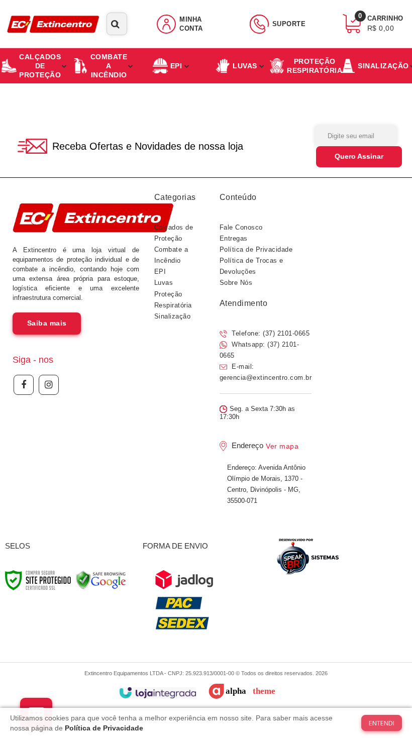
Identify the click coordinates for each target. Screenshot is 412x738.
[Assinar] (359, 156)
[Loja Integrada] (157, 693)
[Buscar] (115, 24)
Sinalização (172, 316)
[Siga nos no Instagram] (49, 385)
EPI (160, 271)
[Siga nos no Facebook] (24, 385)
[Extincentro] (53, 24)
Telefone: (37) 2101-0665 (270, 333)
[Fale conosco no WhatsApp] (307, 556)
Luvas (163, 282)
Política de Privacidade (256, 249)
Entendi (381, 722)
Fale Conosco (241, 227)
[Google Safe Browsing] (101, 580)
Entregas (234, 238)
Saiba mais (47, 323)
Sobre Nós (236, 282)
